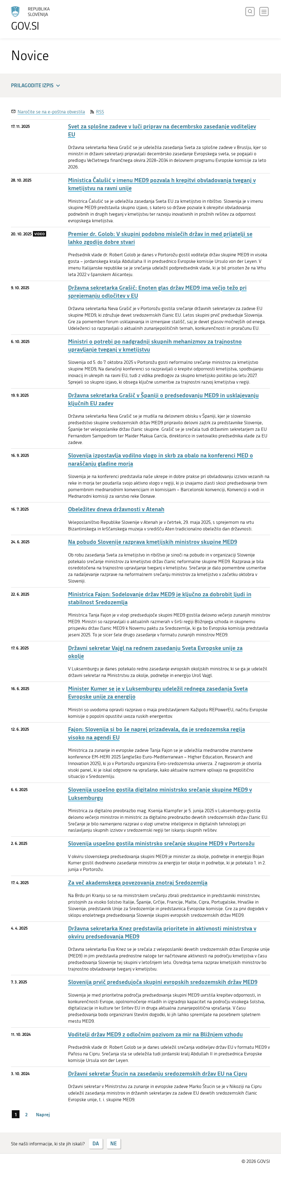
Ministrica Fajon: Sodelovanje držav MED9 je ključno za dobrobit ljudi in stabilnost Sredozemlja (159, 598)
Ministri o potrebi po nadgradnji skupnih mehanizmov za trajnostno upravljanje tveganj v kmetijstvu (155, 345)
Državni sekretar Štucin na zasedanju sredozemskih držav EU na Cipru (157, 1074)
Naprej (43, 1114)
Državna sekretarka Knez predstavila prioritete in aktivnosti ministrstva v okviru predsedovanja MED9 (162, 932)
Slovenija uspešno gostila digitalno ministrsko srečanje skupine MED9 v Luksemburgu (160, 794)
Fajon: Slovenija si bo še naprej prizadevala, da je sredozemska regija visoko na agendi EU (156, 733)
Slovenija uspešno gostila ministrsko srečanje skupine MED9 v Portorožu (161, 843)
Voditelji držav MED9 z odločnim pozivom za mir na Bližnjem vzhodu (155, 1034)
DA (95, 1143)
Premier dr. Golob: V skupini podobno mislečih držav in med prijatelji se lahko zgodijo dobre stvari (160, 238)
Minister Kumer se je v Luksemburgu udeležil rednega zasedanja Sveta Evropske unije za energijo (158, 693)
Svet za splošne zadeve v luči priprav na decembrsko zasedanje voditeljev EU (162, 130)
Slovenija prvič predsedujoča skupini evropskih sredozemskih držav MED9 (162, 982)
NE (113, 1143)
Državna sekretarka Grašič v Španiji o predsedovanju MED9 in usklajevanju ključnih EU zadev (163, 399)
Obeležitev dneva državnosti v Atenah (116, 509)
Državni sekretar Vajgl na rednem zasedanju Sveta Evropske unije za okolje (155, 652)
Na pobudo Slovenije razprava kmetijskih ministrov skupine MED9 (152, 542)
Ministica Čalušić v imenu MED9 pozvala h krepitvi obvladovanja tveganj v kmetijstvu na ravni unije (162, 184)
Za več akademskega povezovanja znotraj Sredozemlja (137, 883)
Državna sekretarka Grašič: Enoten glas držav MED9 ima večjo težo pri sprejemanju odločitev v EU (157, 292)
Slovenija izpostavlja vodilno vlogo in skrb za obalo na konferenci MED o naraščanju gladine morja (160, 459)
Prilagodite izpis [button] (32, 85)
